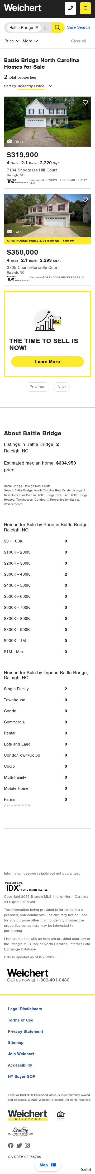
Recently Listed (31, 86)
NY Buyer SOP (21, 1076)
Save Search (78, 27)
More (27, 41)
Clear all (78, 41)
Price (9, 41)
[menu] (85, 8)
